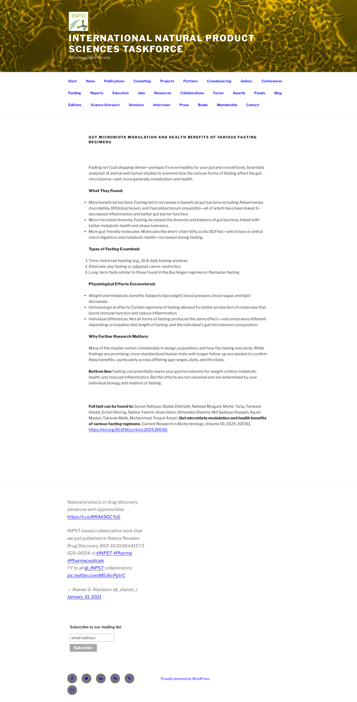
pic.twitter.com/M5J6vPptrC (96, 575)
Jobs (141, 93)
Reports (96, 93)
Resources (162, 93)
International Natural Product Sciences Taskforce (162, 43)
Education (120, 93)
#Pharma (122, 553)
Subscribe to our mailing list (95, 627)
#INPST (104, 553)
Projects (167, 81)
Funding (74, 93)
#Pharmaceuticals (85, 560)
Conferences (272, 81)
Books (203, 105)
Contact (252, 105)
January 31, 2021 (84, 596)
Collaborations (192, 93)
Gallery (246, 81)
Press (184, 105)
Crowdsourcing (219, 81)
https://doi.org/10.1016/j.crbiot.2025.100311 (128, 429)
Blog (278, 93)
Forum (218, 93)
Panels (259, 93)
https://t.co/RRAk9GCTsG (93, 516)
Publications (114, 81)
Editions (74, 105)
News (90, 81)
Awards (239, 93)
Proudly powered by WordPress (185, 679)
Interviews (161, 105)
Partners (190, 81)
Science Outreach (105, 105)
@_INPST (94, 567)
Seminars (136, 105)
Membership (227, 105)
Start (72, 81)
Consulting (142, 81)
